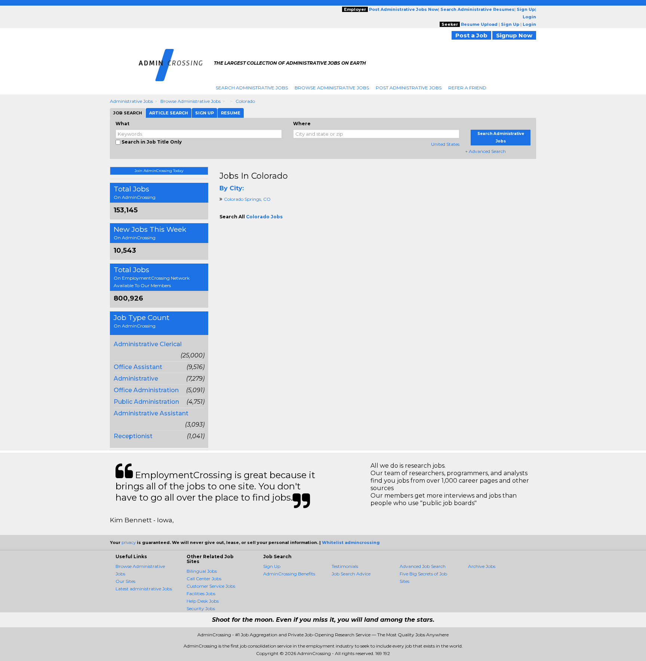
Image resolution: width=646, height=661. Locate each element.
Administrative (136, 378)
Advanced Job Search (423, 566)
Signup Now (514, 35)
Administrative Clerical (148, 344)
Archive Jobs (481, 566)
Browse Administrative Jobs (332, 87)
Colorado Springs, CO (247, 199)
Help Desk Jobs (203, 601)
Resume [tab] (230, 113)
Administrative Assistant (151, 413)
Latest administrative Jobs (144, 588)
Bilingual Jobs (202, 571)
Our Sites (125, 581)
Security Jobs (201, 608)
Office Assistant (138, 367)
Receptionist (133, 436)
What (122, 123)
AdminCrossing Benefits (289, 574)
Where (302, 123)
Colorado (245, 101)
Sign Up (271, 566)
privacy (128, 542)
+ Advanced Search (485, 151)
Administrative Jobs (131, 101)
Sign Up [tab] (204, 113)
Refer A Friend (467, 87)
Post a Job (471, 35)
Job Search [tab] (127, 113)
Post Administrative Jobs (409, 87)
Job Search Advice (351, 574)
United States (445, 144)
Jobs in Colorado (253, 176)
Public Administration (146, 401)
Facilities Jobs (201, 593)
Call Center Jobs (204, 578)
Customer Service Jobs (211, 586)
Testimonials (345, 566)
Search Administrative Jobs (252, 87)
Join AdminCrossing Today (159, 170)
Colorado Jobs (264, 216)
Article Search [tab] (168, 113)
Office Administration (146, 390)
